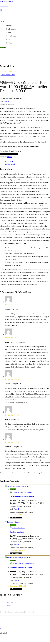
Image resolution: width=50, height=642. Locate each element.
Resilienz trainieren (17, 532)
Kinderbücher (11, 29)
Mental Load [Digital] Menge (9, 151)
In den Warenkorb (9, 154)
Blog (8, 39)
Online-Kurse (11, 36)
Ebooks (9, 26)
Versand (6, 101)
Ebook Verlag (4, 6)
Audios (9, 32)
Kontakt (9, 43)
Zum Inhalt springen (6, 1)
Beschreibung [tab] (9, 161)
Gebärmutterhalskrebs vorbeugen (22, 496)
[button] (25, 21)
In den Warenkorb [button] (16, 518)
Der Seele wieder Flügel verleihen (21, 567)
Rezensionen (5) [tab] (10, 164)
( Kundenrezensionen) (7, 75)
